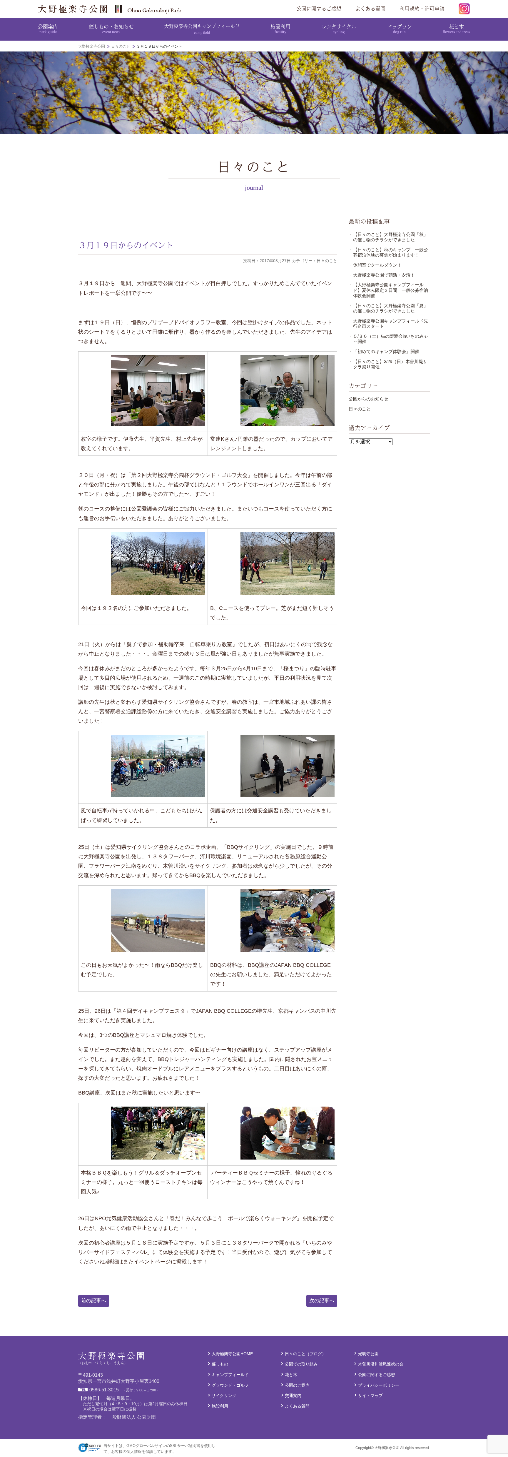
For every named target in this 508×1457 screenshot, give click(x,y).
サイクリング (224, 1395)
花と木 (456, 28)
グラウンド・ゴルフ (230, 1385)
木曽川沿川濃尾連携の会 (380, 1364)
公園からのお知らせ (368, 398)
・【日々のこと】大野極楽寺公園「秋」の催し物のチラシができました (388, 237)
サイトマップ (370, 1395)
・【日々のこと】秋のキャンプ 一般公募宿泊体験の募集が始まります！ (388, 252)
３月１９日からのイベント (125, 245)
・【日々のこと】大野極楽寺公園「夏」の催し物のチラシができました (388, 308)
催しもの (220, 1364)
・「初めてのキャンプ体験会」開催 (384, 351)
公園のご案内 (297, 1385)
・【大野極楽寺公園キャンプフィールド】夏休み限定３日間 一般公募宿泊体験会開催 (388, 290)
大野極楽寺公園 (111, 9)
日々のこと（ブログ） (305, 1353)
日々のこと (360, 408)
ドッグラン (399, 28)
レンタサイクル (338, 28)
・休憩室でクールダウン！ (375, 264)
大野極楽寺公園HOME (232, 1353)
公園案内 (48, 28)
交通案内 (293, 1395)
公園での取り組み (301, 1364)
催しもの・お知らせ (111, 28)
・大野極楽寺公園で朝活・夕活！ (382, 274)
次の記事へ (321, 1300)
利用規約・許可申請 (422, 8)
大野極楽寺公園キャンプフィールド (202, 28)
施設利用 (280, 28)
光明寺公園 (368, 1353)
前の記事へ (93, 1300)
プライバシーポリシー (378, 1385)
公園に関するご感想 (318, 8)
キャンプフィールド (230, 1374)
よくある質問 (370, 8)
